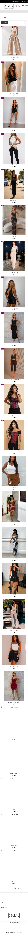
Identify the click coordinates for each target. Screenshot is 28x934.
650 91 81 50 (15, 920)
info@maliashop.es (14, 922)
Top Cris (14, 415)
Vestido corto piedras (14, 702)
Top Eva (14, 487)
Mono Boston (14, 272)
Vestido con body (14, 308)
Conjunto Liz (14, 881)
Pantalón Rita (14, 57)
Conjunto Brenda (14, 559)
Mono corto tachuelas (14, 129)
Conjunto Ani (14, 236)
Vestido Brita (14, 523)
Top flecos (14, 164)
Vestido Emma (14, 738)
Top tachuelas (14, 93)
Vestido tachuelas (14, 344)
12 (22, 888)
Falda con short (14, 666)
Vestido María (14, 774)
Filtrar (5, 22)
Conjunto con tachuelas (14, 379)
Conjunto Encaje (14, 630)
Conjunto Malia (14, 845)
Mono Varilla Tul (14, 200)
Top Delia (14, 451)
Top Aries (14, 809)
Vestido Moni (14, 594)
